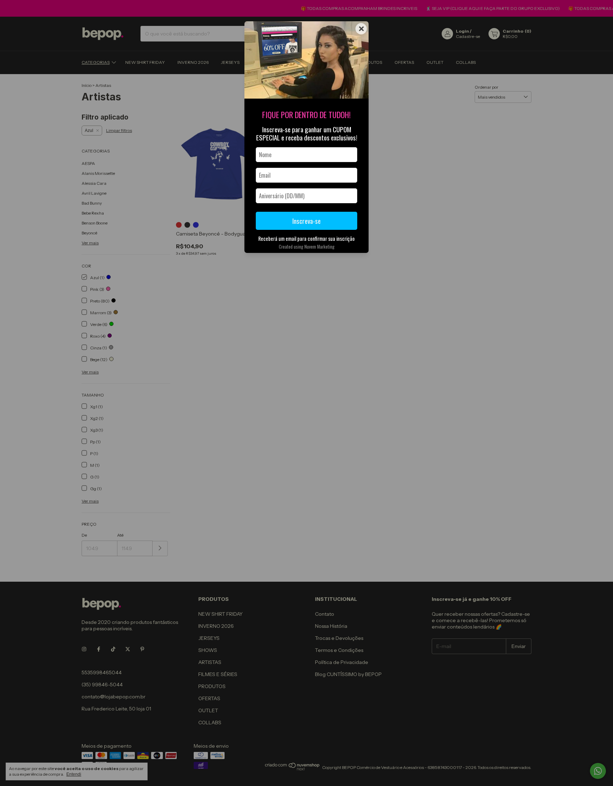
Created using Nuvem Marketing (307, 246)
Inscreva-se (306, 221)
